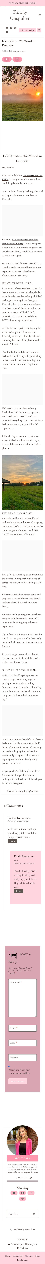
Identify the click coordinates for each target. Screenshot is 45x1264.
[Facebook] (11, 28)
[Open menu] (39, 15)
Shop (37, 1256)
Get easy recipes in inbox (22, 3)
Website (14, 1057)
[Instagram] (15, 28)
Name (13, 1027)
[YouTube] (7, 28)
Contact (29, 1256)
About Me (18, 1256)
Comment (16, 982)
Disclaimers (22, 1260)
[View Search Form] (39, 30)
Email (13, 1042)
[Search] (34, 1214)
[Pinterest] (7, 32)
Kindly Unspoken (24, 856)
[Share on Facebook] (7, 59)
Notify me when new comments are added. (19, 1071)
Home (8, 1256)
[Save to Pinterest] (17, 59)
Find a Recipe (27, 29)
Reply (12, 841)
